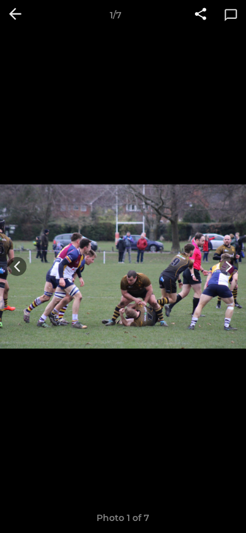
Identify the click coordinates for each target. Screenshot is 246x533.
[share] (200, 15)
